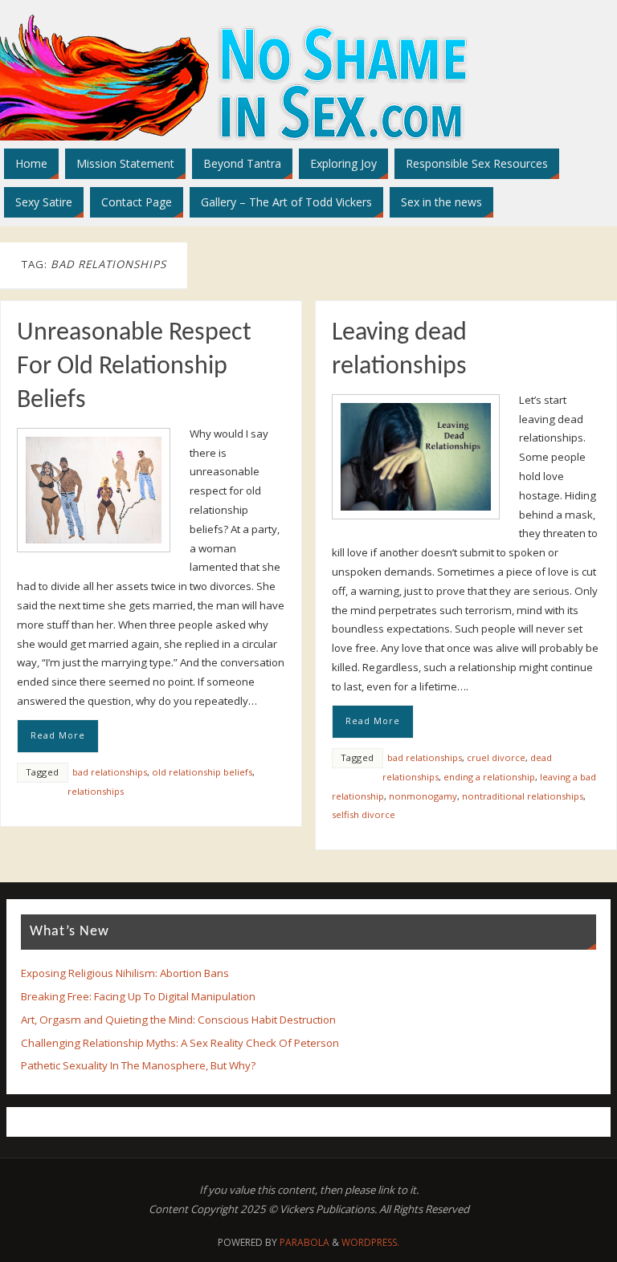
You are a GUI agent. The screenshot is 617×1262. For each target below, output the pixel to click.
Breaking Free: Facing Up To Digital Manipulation (138, 996)
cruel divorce (496, 757)
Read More (58, 735)
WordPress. (370, 1242)
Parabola (304, 1242)
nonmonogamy (423, 796)
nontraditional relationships (522, 796)
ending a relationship (489, 777)
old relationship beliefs (202, 772)
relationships (95, 791)
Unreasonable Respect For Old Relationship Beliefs (134, 366)
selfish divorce (363, 814)
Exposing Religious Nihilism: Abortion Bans (125, 973)
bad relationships (109, 772)
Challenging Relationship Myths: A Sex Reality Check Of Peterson (180, 1043)
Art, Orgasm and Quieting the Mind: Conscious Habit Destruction (178, 1019)
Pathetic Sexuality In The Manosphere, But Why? (138, 1065)
